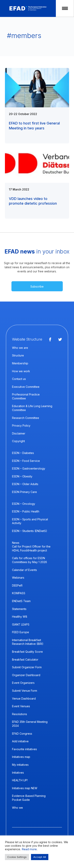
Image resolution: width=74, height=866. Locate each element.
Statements (19, 609)
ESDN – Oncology (23, 503)
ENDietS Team (21, 601)
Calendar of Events (24, 570)
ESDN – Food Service (26, 460)
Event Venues (21, 706)
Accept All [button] (39, 857)
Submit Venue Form (24, 690)
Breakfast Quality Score (27, 651)
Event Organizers (23, 682)
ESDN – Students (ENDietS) (29, 531)
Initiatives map (21, 756)
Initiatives (18, 772)
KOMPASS (18, 593)
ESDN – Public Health (25, 511)
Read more (29, 849)
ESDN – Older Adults (25, 484)
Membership (20, 363)
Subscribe (37, 286)
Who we (17, 807)
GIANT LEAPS (20, 624)
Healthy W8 (19, 616)
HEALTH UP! (20, 780)
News (15, 542)
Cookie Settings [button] (17, 857)
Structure (18, 355)
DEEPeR (17, 585)
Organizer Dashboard (26, 675)
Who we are (20, 347)
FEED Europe (20, 632)
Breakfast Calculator (25, 659)
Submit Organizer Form (27, 667)
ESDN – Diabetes (23, 453)
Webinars (18, 577)
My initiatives (20, 764)
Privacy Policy (21, 425)
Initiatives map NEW (24, 788)
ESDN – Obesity (22, 476)
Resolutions (19, 714)
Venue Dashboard (24, 698)
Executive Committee (25, 386)
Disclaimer (18, 433)
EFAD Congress (22, 733)
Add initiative (20, 741)
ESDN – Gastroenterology (28, 468)
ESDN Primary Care (24, 492)
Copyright (18, 441)
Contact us (19, 379)
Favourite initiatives (24, 749)
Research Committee (25, 418)
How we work (21, 371)
